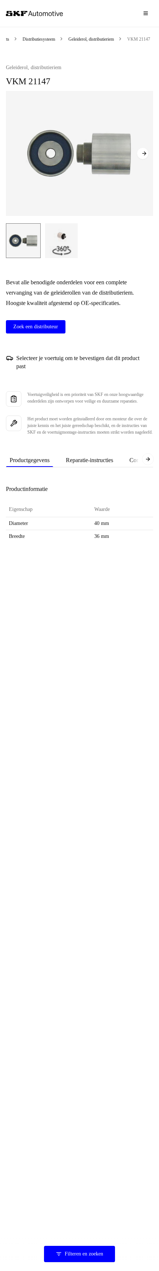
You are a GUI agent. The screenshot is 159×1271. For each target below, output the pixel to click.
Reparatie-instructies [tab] (89, 460)
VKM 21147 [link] (138, 39)
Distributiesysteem (39, 39)
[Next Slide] (143, 153)
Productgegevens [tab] (30, 460)
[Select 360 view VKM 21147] (61, 240)
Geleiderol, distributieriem (91, 39)
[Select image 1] (23, 240)
